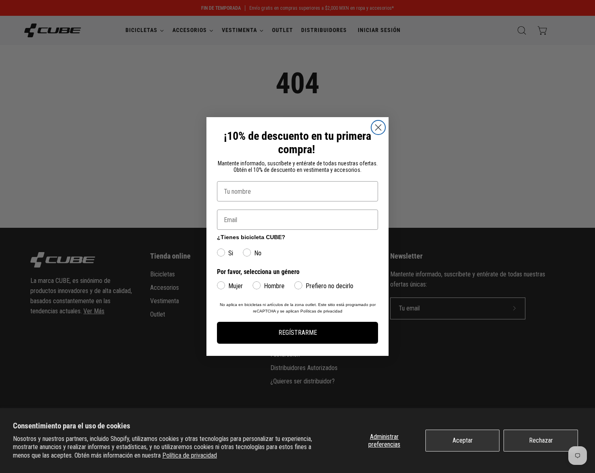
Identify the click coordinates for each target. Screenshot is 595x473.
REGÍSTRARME (297, 332)
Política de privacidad (189, 455)
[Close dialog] (378, 127)
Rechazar (541, 440)
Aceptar (463, 440)
